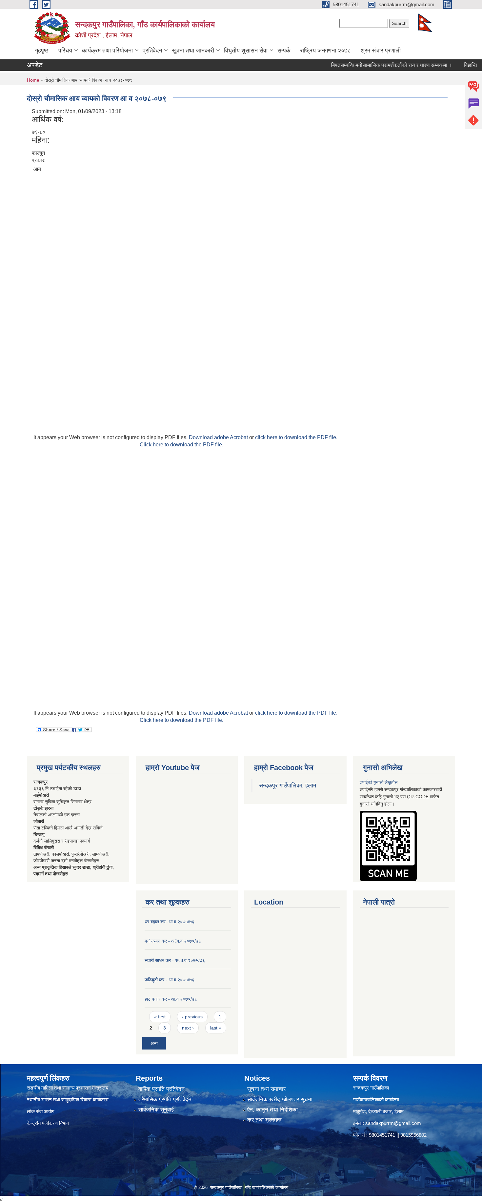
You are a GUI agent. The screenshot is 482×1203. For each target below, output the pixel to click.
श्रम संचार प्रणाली (381, 50)
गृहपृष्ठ (42, 50)
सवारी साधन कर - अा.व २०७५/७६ (175, 960)
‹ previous (192, 1016)
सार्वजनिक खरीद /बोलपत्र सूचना (279, 1099)
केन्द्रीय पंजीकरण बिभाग (48, 1123)
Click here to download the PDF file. (181, 444)
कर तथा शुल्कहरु (264, 1120)
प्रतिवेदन (152, 50)
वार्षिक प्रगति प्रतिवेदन (161, 1089)
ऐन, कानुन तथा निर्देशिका (272, 1110)
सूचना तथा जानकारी (193, 50)
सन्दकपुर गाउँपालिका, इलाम (287, 785)
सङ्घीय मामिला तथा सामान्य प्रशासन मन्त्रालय (67, 1088)
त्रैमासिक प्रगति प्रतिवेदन (164, 1099)
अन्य (154, 1043)
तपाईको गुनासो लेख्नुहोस (378, 782)
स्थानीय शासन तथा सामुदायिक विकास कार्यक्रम (68, 1099)
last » (215, 1027)
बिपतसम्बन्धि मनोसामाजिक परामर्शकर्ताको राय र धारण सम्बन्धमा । (376, 65)
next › (188, 1027)
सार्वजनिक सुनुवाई (156, 1110)
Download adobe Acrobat (219, 437)
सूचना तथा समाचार (266, 1089)
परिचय (65, 50)
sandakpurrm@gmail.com (393, 1123)
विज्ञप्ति (455, 65)
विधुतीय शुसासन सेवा (246, 50)
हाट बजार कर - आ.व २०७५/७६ (171, 999)
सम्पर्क (283, 50)
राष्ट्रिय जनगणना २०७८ (325, 50)
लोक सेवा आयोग (40, 1111)
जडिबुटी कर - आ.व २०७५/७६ (169, 979)
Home (33, 80)
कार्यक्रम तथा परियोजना (107, 50)
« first (160, 1016)
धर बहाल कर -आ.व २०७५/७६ (169, 921)
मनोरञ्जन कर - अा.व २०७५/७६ (173, 941)
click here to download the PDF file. (296, 437)
